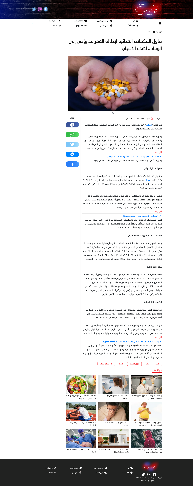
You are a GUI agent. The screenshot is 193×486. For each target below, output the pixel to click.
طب (147, 363)
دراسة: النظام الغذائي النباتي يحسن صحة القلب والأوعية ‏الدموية (131, 341)
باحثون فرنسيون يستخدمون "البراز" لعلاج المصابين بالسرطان (133, 156)
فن (134, 21)
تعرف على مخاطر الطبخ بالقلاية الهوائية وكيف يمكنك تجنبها (114, 450)
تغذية (121, 363)
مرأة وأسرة (53, 21)
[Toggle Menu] (160, 23)
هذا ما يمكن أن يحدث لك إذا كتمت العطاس (116, 424)
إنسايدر (149, 124)
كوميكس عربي (103, 21)
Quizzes (131, 25)
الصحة (148, 180)
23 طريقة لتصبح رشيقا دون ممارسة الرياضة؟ (83, 424)
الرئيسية (159, 32)
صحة (55, 25)
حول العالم (104, 25)
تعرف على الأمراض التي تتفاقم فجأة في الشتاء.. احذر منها (148, 450)
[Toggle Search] (32, 23)
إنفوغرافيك (78, 21)
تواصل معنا (145, 481)
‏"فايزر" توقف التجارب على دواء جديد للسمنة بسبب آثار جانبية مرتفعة (148, 424)
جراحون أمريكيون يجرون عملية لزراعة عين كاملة (81, 450)
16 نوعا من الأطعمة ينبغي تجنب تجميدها (141, 215)
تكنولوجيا (79, 25)
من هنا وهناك (106, 363)
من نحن (153, 481)
